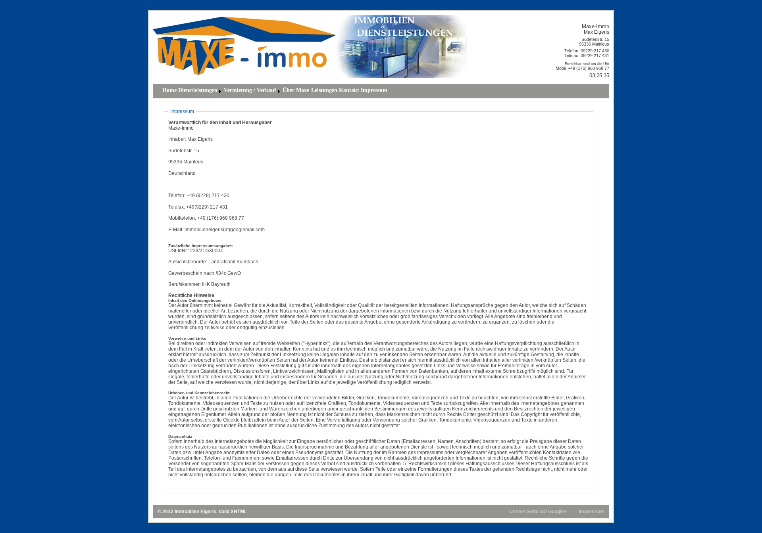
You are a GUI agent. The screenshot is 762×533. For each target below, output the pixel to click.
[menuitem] (169, 91)
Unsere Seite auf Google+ (538, 511)
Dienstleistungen (197, 90)
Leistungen (324, 90)
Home (169, 90)
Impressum (374, 90)
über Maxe (296, 90)
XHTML (239, 511)
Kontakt (349, 90)
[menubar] (275, 91)
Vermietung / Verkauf (250, 90)
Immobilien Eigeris (195, 511)
